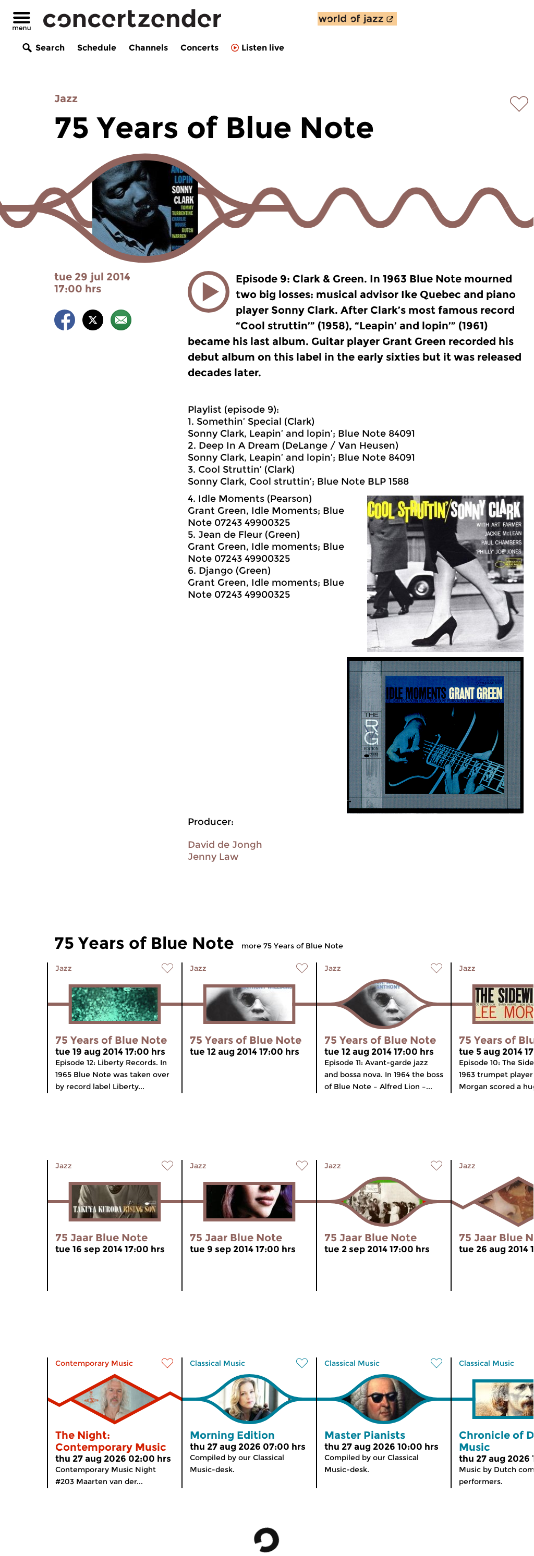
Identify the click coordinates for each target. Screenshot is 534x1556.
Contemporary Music (94, 1363)
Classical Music (217, 1363)
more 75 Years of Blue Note (292, 945)
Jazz (66, 98)
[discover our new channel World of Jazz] (357, 19)
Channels (148, 48)
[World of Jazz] (357, 19)
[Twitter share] (92, 322)
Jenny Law (213, 856)
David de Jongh (225, 844)
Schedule (96, 48)
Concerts (199, 48)
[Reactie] (121, 322)
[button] (208, 292)
